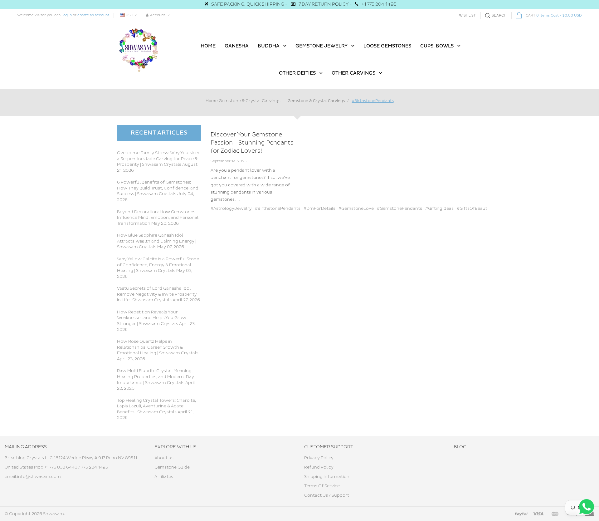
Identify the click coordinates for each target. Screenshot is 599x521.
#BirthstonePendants (277, 208)
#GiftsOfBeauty (473, 208)
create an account (93, 15)
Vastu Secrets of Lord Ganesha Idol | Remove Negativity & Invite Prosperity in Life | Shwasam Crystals (157, 294)
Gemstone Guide (172, 467)
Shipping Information (326, 476)
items (554, 15)
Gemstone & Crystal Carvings (249, 100)
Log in (66, 15)
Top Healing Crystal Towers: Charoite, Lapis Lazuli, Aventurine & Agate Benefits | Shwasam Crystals (156, 406)
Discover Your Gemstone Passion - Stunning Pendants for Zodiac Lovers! (252, 142)
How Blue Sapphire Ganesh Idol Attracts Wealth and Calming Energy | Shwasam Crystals (156, 241)
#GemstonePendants (399, 208)
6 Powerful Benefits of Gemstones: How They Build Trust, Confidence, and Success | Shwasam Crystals (157, 188)
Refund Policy (319, 467)
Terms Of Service (322, 486)
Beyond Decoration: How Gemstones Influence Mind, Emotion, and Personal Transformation (157, 217)
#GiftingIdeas (439, 208)
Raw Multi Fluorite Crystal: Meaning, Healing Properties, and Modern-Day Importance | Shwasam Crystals (155, 376)
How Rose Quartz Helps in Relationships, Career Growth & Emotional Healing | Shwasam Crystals (157, 347)
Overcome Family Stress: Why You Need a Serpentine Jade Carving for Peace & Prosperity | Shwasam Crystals (159, 158)
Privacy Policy (319, 457)
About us (163, 457)
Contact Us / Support (326, 495)
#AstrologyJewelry (231, 208)
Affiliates (163, 476)
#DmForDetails (319, 208)
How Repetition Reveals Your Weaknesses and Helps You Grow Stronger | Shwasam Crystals (151, 318)
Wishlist (467, 15)
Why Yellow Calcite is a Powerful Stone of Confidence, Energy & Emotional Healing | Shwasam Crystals (158, 265)
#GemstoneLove (356, 208)
